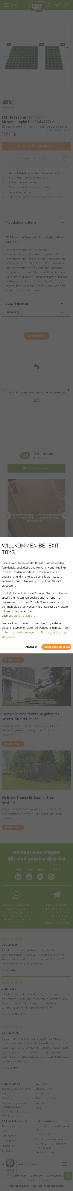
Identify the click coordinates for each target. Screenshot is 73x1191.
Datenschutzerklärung (25, 616)
